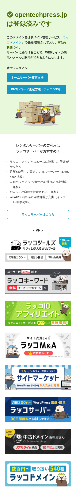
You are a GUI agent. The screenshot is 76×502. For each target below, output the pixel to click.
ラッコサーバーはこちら (38, 214)
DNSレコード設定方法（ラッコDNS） (36, 89)
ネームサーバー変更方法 (27, 77)
